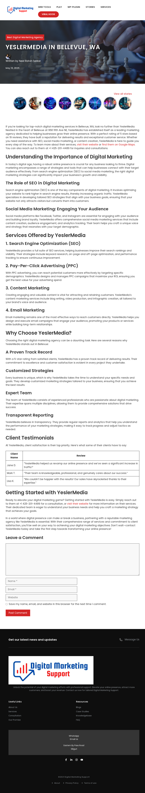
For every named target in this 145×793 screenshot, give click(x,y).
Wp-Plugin (74, 7)
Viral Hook (48, 14)
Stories (90, 7)
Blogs (78, 707)
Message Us (132, 639)
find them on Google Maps (118, 144)
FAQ (78, 719)
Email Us (74, 739)
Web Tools (44, 7)
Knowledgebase (84, 715)
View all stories (123, 94)
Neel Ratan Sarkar (30, 61)
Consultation (14, 715)
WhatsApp (74, 735)
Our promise (14, 719)
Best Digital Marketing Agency (25, 37)
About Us (12, 707)
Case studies (82, 711)
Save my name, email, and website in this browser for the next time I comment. (57, 604)
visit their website (87, 144)
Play (59, 7)
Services (106, 7)
